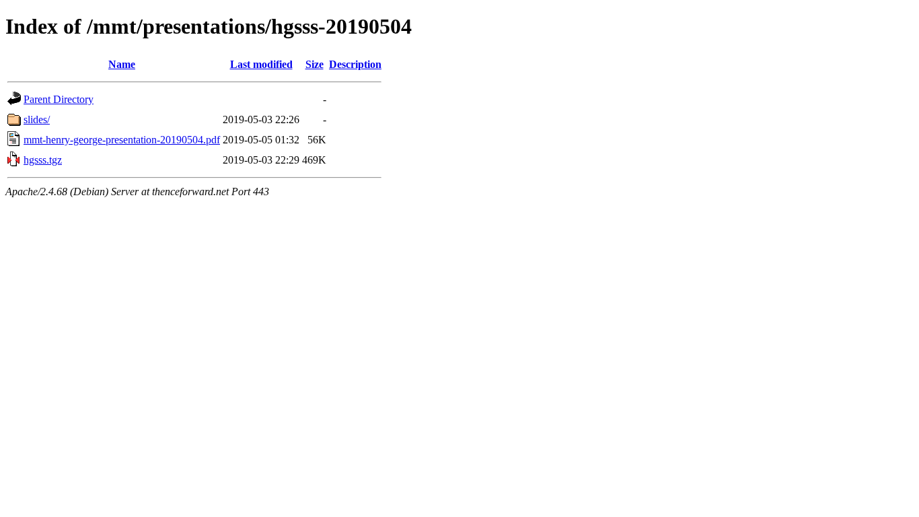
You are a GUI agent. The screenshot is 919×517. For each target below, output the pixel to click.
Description (355, 64)
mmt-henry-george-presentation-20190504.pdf (122, 139)
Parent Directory (59, 99)
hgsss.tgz (43, 160)
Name (121, 64)
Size (314, 64)
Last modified (261, 64)
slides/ (37, 119)
